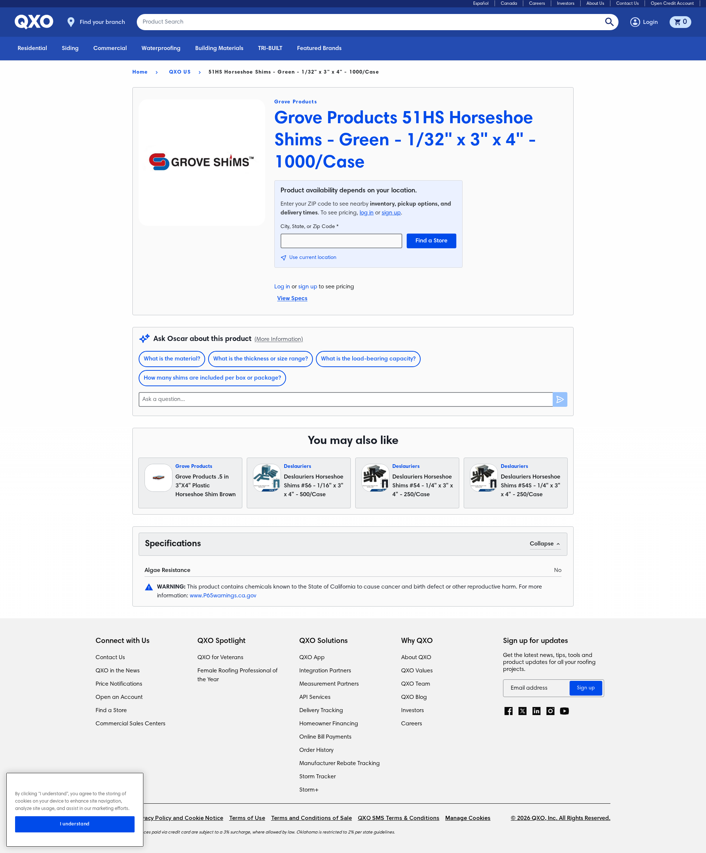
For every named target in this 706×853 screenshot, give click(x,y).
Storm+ (309, 790)
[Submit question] (560, 399)
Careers (537, 3)
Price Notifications (119, 684)
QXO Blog (414, 697)
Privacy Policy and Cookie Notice (178, 818)
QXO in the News (118, 671)
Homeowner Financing (328, 724)
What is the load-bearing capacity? (368, 359)
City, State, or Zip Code (310, 227)
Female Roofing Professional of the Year (237, 675)
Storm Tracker (317, 777)
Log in (282, 287)
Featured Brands (319, 48)
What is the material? (172, 359)
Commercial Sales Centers (130, 724)
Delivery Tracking (321, 711)
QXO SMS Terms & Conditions (398, 818)
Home (140, 72)
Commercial (110, 48)
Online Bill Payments (325, 737)
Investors (565, 3)
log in (367, 213)
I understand (75, 824)
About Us (595, 3)
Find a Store (432, 241)
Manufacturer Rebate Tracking (339, 764)
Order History (316, 750)
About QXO (416, 658)
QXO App (312, 658)
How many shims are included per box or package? (212, 378)
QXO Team (415, 684)
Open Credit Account (672, 3)
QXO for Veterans (220, 658)
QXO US (180, 72)
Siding (70, 48)
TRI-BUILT (270, 48)
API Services (315, 697)
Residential (32, 48)
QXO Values (417, 671)
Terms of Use (247, 818)
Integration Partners (325, 671)
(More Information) (278, 339)
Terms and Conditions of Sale (311, 818)
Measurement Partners (329, 684)
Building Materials (219, 48)
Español (481, 3)
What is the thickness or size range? (260, 359)
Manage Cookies (468, 818)
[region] (75, 809)
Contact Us (627, 3)
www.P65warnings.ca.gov (223, 596)
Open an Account (119, 697)
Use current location (312, 257)
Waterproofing (161, 48)
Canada (509, 3)
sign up (391, 213)
